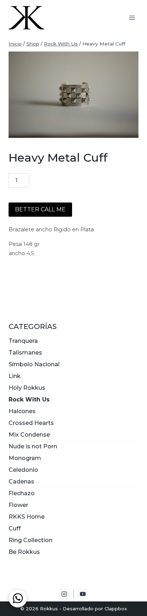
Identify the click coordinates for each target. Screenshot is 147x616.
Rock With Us (29, 399)
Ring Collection (30, 540)
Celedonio (23, 469)
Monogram (25, 458)
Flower (18, 505)
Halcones (22, 411)
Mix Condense (29, 434)
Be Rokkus (24, 552)
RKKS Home (27, 516)
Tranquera (23, 340)
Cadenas (21, 481)
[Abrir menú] (131, 17)
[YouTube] (82, 594)
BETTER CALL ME (40, 209)
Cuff (15, 528)
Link (15, 376)
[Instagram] (64, 594)
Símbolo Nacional (34, 364)
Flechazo (22, 493)
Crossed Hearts (31, 423)
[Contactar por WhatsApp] (18, 598)
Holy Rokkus (27, 387)
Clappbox (116, 608)
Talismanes (25, 352)
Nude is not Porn (33, 446)
